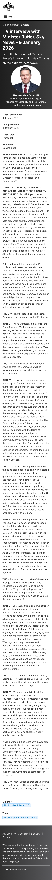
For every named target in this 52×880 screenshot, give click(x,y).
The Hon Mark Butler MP (16, 805)
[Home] (9, 7)
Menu (11, 16)
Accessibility (9, 833)
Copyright (23, 833)
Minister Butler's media (17, 24)
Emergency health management (20, 817)
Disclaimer (35, 833)
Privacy (6, 837)
